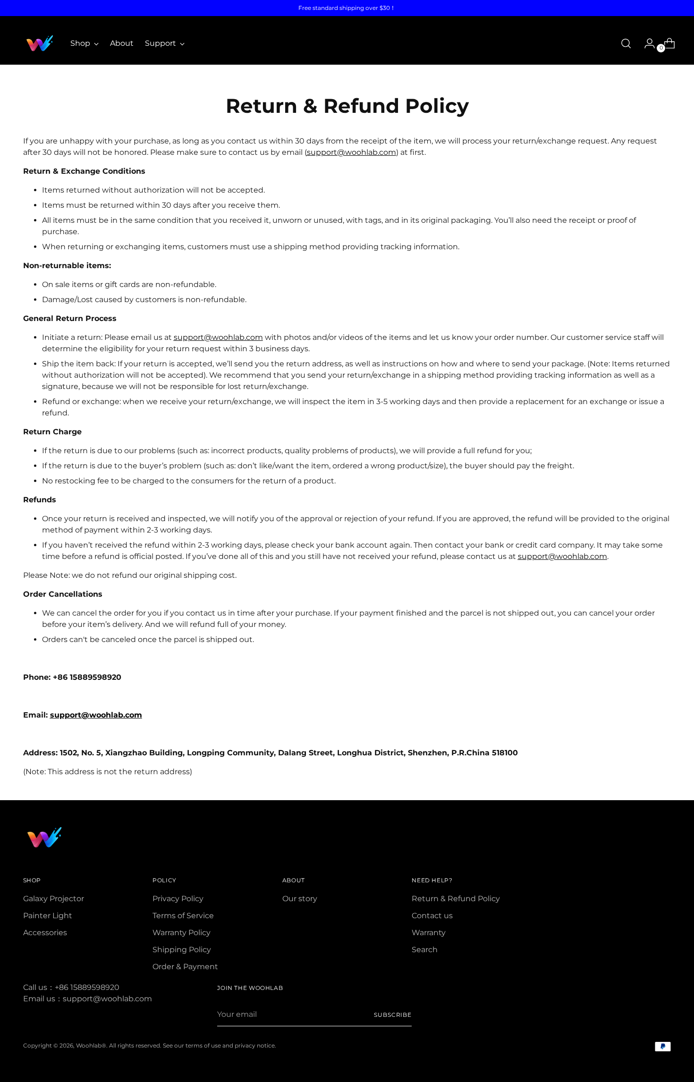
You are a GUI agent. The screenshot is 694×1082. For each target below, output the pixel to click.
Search (425, 949)
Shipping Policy (181, 949)
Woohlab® (91, 1045)
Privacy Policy (177, 898)
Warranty (429, 932)
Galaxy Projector (53, 898)
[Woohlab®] (39, 43)
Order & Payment (185, 966)
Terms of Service (183, 915)
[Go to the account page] (645, 43)
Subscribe (393, 1014)
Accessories (45, 932)
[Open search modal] (626, 43)
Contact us (432, 915)
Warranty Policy (181, 932)
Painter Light (47, 915)
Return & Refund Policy (456, 898)
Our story (299, 898)
